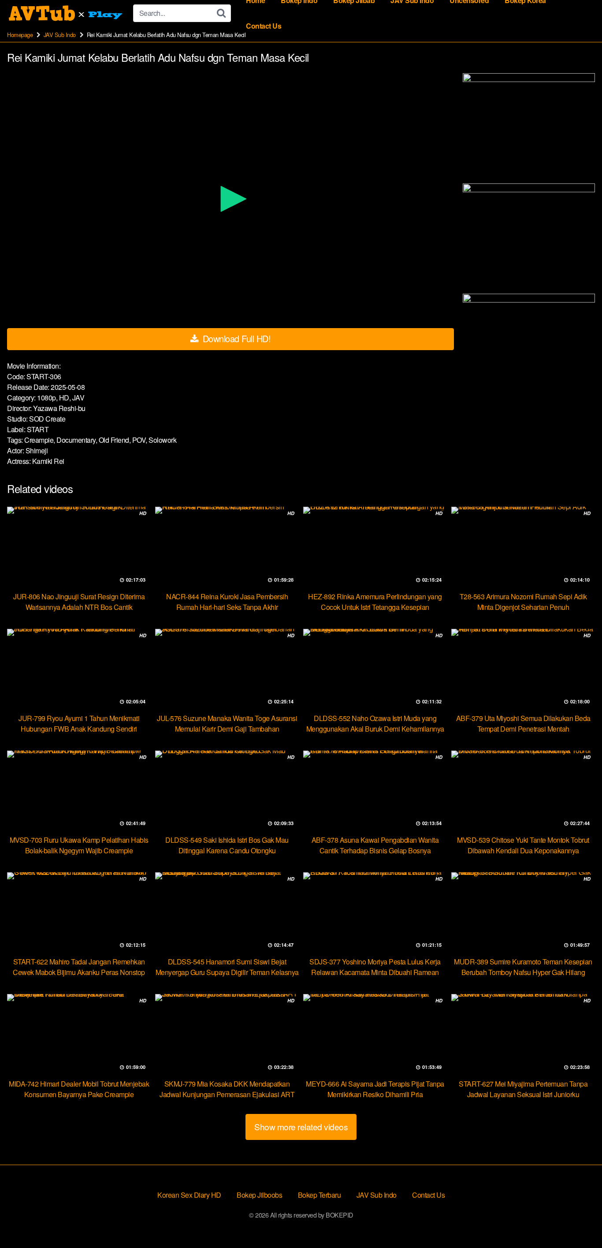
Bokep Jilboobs (259, 1195)
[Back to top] (578, 1219)
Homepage (20, 34)
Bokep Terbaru (319, 1195)
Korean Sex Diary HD (189, 1195)
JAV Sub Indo (60, 34)
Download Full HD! (235, 338)
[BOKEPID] (66, 13)
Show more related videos (301, 1126)
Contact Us (263, 26)
